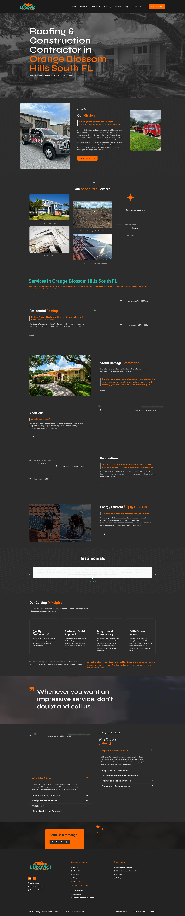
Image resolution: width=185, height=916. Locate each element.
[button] (31, 375)
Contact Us (136, 6)
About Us (83, 6)
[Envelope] (29, 878)
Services (94, 6)
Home (74, 6)
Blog (126, 6)
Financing (107, 6)
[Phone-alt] (34, 878)
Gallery (118, 6)
